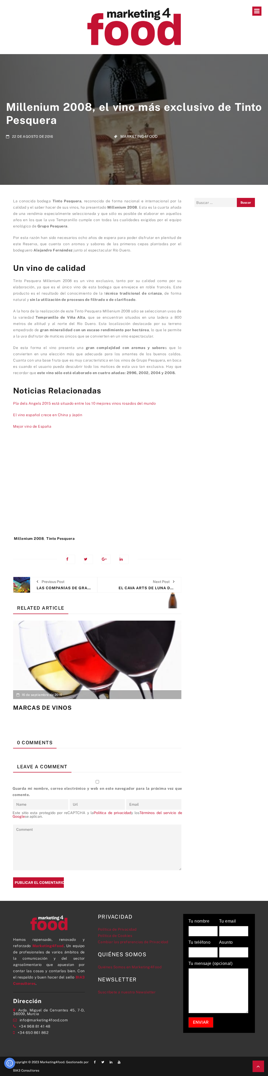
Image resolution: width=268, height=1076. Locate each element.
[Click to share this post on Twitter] (88, 559)
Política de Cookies (115, 936)
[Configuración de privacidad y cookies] (9, 1063)
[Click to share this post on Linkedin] (124, 559)
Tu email (227, 921)
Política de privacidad (112, 813)
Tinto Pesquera (60, 538)
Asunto (226, 942)
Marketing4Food (139, 136)
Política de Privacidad (117, 929)
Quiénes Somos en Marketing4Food (130, 967)
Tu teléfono (199, 942)
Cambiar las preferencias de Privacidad (133, 942)
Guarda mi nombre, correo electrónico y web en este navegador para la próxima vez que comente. (97, 791)
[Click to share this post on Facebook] (70, 559)
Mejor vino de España (32, 426)
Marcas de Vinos (42, 707)
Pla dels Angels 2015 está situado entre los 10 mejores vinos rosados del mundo (84, 403)
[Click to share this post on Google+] (106, 559)
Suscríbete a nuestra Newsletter (127, 992)
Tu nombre (199, 921)
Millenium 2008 (29, 538)
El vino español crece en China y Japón (47, 415)
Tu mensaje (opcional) (210, 963)
